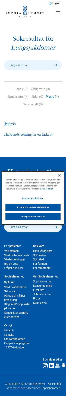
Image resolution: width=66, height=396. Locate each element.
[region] (33, 198)
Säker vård (10, 291)
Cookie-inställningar (33, 198)
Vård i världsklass (15, 287)
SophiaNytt (40, 302)
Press (37, 298)
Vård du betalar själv (16, 255)
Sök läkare (39, 255)
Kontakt (9, 334)
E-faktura (38, 290)
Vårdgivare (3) (40, 89)
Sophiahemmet (42, 281)
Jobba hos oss (42, 294)
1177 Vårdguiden (14, 347)
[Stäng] (59, 175)
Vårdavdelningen (14, 259)
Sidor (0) (37, 96)
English (56, 3)
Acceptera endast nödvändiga (33, 207)
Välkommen (11, 251)
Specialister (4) (18, 96)
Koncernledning (42, 285)
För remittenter (42, 268)
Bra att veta (11, 263)
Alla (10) (22, 89)
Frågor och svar (13, 268)
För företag (40, 263)
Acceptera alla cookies (33, 216)
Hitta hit (9, 330)
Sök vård (38, 259)
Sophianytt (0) (33, 104)
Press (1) (52, 96)
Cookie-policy (46, 189)
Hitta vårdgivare (42, 251)
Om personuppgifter (16, 343)
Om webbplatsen (14, 339)
